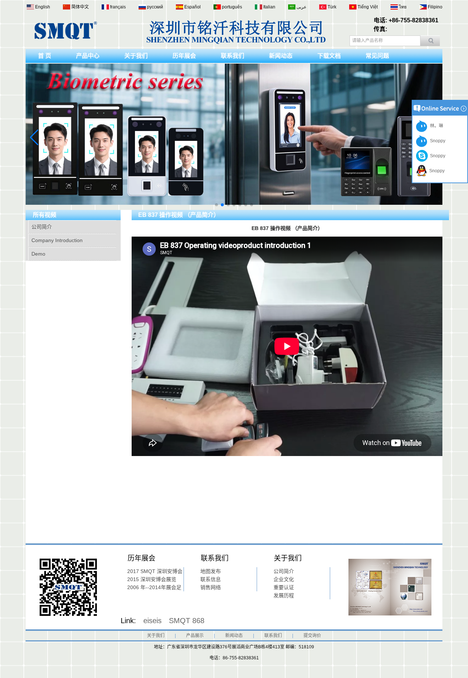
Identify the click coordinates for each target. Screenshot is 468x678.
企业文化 (283, 579)
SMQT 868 (186, 621)
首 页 (44, 56)
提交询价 (312, 635)
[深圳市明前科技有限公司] (66, 38)
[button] (216, 204)
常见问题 (377, 56)
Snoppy (436, 140)
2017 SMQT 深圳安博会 (154, 571)
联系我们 (232, 56)
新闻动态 (280, 56)
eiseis (152, 621)
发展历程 (283, 595)
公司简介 (41, 227)
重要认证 (283, 587)
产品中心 (87, 56)
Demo (38, 254)
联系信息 (210, 579)
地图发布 (210, 571)
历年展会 (184, 56)
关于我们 (136, 56)
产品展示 (195, 635)
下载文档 (329, 56)
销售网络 (210, 587)
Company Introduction (57, 240)
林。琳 (435, 125)
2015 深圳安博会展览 (151, 579)
